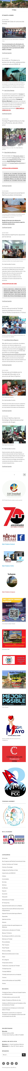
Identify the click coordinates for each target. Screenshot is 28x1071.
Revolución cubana (18, 156)
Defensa (4, 885)
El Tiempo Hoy (5, 902)
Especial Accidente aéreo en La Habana (12, 905)
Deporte (4, 891)
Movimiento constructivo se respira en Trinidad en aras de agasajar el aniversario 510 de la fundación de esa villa (13, 1014)
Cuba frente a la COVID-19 (8, 873)
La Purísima (21, 163)
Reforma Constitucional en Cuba (10, 953)
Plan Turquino (5, 945)
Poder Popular (5, 948)
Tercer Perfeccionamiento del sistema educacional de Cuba (14, 354)
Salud (3, 956)
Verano (4, 983)
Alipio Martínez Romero (10, 152)
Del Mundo (5, 888)
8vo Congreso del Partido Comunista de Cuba (13, 861)
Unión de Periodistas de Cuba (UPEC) (11, 980)
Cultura (4, 876)
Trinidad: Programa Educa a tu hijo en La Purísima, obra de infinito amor (13, 123)
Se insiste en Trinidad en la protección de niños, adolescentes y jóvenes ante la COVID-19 (13, 62)
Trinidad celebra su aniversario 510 (11, 997)
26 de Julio (5, 858)
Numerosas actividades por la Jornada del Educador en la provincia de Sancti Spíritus (12, 374)
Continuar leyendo (7, 53)
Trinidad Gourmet (6, 968)
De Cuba (4, 882)
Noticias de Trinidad (7, 939)
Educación (4, 896)
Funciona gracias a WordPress (9, 1067)
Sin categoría (5, 959)
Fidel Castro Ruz (16, 157)
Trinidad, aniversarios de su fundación (11, 974)
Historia (4, 922)
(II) (10, 110)
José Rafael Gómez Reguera (11, 340)
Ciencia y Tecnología (7, 867)
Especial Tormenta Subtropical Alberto (12, 913)
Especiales (5, 916)
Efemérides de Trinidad (8, 899)
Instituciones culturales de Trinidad (11, 930)
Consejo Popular (14, 163)
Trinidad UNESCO (6, 971)
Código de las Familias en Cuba (10, 870)
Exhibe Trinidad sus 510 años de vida (11, 1000)
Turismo (4, 977)
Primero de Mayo (6, 950)
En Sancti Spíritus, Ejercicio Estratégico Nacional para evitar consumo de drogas (12, 420)
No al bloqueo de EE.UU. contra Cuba (11, 936)
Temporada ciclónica (7, 962)
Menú (14, 10)
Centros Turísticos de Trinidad (10, 864)
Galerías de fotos (6, 919)
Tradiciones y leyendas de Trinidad (11, 965)
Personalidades (6, 942)
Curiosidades (5, 879)
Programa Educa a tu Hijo (15, 159)
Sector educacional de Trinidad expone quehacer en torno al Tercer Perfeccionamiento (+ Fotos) (14, 310)
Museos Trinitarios (7, 933)
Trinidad (21, 94)
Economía (4, 894)
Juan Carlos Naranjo (9, 90)
